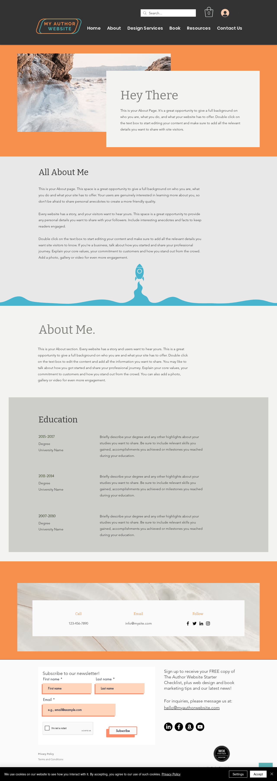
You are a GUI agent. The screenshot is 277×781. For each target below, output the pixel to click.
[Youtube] (200, 727)
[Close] (271, 774)
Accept (258, 774)
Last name (104, 679)
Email (48, 700)
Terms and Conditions (50, 759)
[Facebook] (187, 623)
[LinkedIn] (201, 623)
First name (51, 679)
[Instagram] (208, 623)
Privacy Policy (46, 753)
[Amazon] (189, 727)
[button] (209, 12)
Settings (238, 774)
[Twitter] (194, 623)
